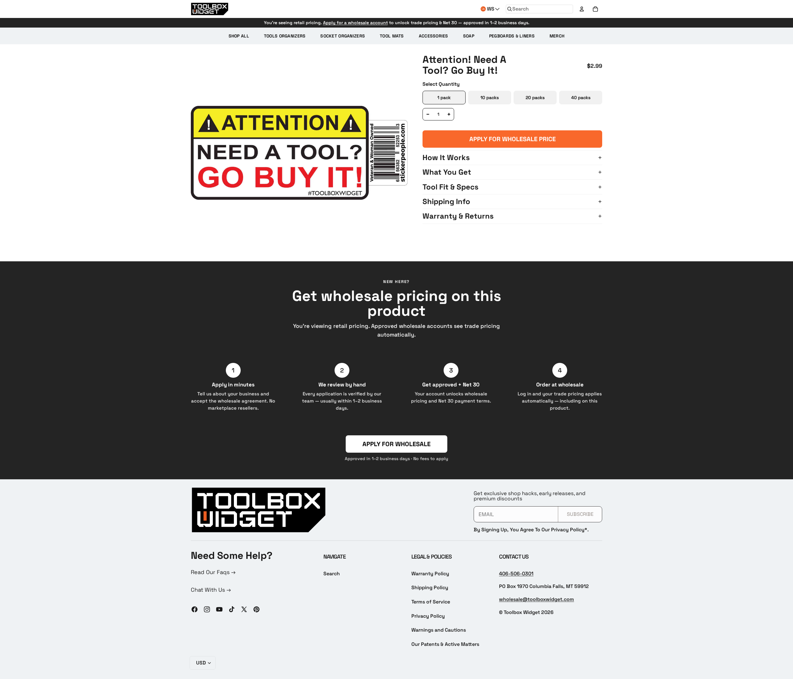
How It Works (446, 157)
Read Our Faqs (211, 572)
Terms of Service (430, 601)
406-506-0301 (516, 573)
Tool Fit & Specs (451, 187)
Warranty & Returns (458, 216)
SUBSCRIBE (580, 514)
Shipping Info (446, 201)
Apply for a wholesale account (355, 22)
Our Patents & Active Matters (445, 644)
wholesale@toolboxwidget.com (536, 599)
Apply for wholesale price (512, 139)
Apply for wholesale (396, 444)
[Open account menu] (582, 9)
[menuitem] (238, 36)
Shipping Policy (429, 587)
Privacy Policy (428, 616)
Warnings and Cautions (438, 630)
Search (331, 573)
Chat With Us (208, 589)
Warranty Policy (430, 573)
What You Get (447, 172)
